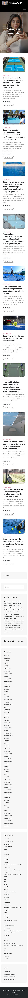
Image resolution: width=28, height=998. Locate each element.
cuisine (5, 879)
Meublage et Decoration (10, 920)
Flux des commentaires (10, 976)
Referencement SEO (9, 925)
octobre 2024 (7, 702)
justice (5, 912)
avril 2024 (6, 717)
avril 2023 (6, 743)
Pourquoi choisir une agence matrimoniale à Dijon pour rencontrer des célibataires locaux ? (14, 616)
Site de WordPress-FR (10, 979)
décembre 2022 (8, 753)
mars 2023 (6, 746)
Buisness (6, 859)
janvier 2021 (7, 813)
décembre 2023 (8, 728)
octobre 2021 (7, 789)
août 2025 (6, 684)
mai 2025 (6, 691)
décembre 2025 (8, 673)
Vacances (6, 956)
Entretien (6, 894)
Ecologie (6, 887)
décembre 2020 (8, 815)
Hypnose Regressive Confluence (12, 907)
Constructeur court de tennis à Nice (13, 864)
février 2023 (7, 748)
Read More (6, 102)
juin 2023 (6, 738)
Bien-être (6, 854)
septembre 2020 (8, 823)
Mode (5, 923)
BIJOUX (6, 857)
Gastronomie (7, 905)
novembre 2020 (8, 818)
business (6, 862)
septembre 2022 (8, 761)
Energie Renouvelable (9, 892)
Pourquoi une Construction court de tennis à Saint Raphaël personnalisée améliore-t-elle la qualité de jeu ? (14, 239)
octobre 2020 (7, 820)
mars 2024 (6, 720)
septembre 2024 (8, 704)
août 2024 (6, 707)
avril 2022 (6, 774)
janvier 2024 (7, 725)
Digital (5, 884)
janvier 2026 (7, 671)
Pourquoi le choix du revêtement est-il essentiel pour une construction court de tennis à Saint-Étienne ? (13, 387)
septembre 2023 (8, 735)
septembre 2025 (8, 681)
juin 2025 (6, 689)
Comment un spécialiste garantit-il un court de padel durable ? (13, 338)
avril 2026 (6, 666)
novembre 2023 (8, 730)
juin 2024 (6, 712)
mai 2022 (6, 771)
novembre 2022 (8, 756)
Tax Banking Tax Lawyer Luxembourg (13, 945)
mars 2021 (6, 808)
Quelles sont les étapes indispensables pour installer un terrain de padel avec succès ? (13, 493)
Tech (5, 948)
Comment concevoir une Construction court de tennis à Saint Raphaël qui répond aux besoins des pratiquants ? (13, 187)
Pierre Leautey (15, 3)
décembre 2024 (8, 699)
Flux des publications (9, 974)
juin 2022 (6, 769)
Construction (8, 105)
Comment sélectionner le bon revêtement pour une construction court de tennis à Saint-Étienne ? (14, 445)
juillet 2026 (7, 658)
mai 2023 (6, 740)
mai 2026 (6, 663)
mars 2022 (6, 777)
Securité (6, 940)
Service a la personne (9, 943)
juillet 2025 (7, 686)
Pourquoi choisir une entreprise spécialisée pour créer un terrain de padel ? (13, 289)
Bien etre (6, 851)
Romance (6, 935)
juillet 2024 (7, 709)
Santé (5, 938)
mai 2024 (6, 715)
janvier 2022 (7, 782)
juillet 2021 (7, 797)
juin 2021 (6, 800)
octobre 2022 (7, 759)
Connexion (7, 971)
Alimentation (7, 844)
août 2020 (6, 826)
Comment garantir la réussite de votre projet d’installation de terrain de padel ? (13, 542)
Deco (5, 881)
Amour (5, 849)
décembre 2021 (8, 784)
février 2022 (7, 779)
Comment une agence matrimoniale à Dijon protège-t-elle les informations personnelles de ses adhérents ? (14, 623)
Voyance (6, 958)
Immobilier (7, 910)
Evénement (7, 902)
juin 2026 (6, 660)
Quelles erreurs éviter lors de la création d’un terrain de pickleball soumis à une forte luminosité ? (13, 82)
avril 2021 (6, 805)
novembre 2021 (8, 787)
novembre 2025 (8, 676)
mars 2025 (6, 697)
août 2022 (6, 764)
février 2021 (7, 810)
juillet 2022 (7, 766)
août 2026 (6, 655)
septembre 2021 (8, 792)
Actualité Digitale (8, 841)
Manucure (6, 915)
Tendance (6, 951)
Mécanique (7, 918)
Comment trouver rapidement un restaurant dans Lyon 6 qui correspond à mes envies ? (14, 629)
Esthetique (7, 899)
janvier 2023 (7, 751)
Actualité (6, 839)
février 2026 (7, 668)
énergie (6, 889)
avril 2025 (6, 694)
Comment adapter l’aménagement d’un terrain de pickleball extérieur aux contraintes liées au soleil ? (14, 135)
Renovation (7, 928)
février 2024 (7, 722)
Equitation (6, 897)
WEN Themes (17, 995)
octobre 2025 (7, 678)
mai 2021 (6, 802)
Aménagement (8, 846)
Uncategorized (8, 953)
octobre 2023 (7, 733)
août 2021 (6, 795)
